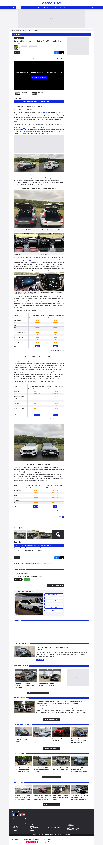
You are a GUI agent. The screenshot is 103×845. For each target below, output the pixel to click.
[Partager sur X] (61, 52)
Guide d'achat (24, 8)
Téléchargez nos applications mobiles (22, 819)
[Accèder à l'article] (26, 675)
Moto (61, 8)
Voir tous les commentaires (55, 585)
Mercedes (44, 112)
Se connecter (18, 579)
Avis (54, 597)
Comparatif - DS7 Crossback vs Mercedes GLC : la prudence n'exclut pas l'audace (25, 685)
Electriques (32, 8)
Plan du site (69, 824)
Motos (49, 824)
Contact (34, 834)
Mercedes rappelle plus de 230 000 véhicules (59, 740)
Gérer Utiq (69, 831)
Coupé (31, 824)
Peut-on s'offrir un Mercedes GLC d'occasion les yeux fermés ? (53, 647)
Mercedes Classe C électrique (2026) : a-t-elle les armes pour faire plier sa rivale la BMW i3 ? (23, 797)
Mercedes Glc (24, 92)
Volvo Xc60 (40, 92)
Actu (14, 8)
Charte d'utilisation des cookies (73, 828)
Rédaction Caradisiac (49, 834)
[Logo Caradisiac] (51, 5)
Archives (68, 823)
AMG (19, 119)
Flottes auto (45, 8)
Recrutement (67, 834)
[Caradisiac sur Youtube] (23, 815)
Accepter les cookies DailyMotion (39, 77)
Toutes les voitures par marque (54, 827)
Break (13, 828)
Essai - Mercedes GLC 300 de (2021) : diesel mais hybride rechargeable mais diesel (23, 769)
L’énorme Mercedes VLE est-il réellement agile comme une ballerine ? (60, 797)
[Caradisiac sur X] (17, 815)
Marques (66, 8)
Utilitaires (38, 8)
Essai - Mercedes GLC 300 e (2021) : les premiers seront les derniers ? (41, 769)
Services (52, 8)
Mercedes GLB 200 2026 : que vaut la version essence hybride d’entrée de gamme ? (79, 797)
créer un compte (40, 576)
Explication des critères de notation (57, 350)
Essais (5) (54, 601)
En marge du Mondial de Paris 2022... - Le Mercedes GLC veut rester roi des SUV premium (79, 741)
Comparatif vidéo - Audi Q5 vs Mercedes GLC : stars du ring (47, 684)
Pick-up (31, 828)
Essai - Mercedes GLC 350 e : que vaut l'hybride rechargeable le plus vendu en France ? (79, 770)
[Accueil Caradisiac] (10, 7)
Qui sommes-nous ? (59, 834)
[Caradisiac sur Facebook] (13, 815)
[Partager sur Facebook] (56, 52)
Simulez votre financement (39, 520)
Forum (56, 8)
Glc (22, 563)
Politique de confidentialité (72, 827)
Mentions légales (70, 825)
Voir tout (58, 536)
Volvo (24, 127)
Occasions (54, 604)
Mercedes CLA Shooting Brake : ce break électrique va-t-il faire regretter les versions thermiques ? (42, 797)
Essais (18, 8)
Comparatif (19, 38)
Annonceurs (40, 834)
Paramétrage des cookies (72, 829)
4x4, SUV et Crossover (34, 827)
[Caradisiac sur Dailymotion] (20, 815)
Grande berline (15, 827)
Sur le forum (54, 607)
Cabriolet (32, 826)
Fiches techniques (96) (54, 594)
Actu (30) (54, 610)
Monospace (14, 830)
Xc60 (49, 563)
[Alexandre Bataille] (16, 49)
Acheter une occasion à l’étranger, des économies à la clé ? (41, 740)
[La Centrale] (31, 843)
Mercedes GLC (27, 261)
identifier (34, 576)
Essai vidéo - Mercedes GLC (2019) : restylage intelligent (60, 768)
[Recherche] (88, 7)
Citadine (13, 824)
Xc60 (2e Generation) (36, 563)
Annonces (72, 8)
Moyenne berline (15, 826)
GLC (22, 112)
